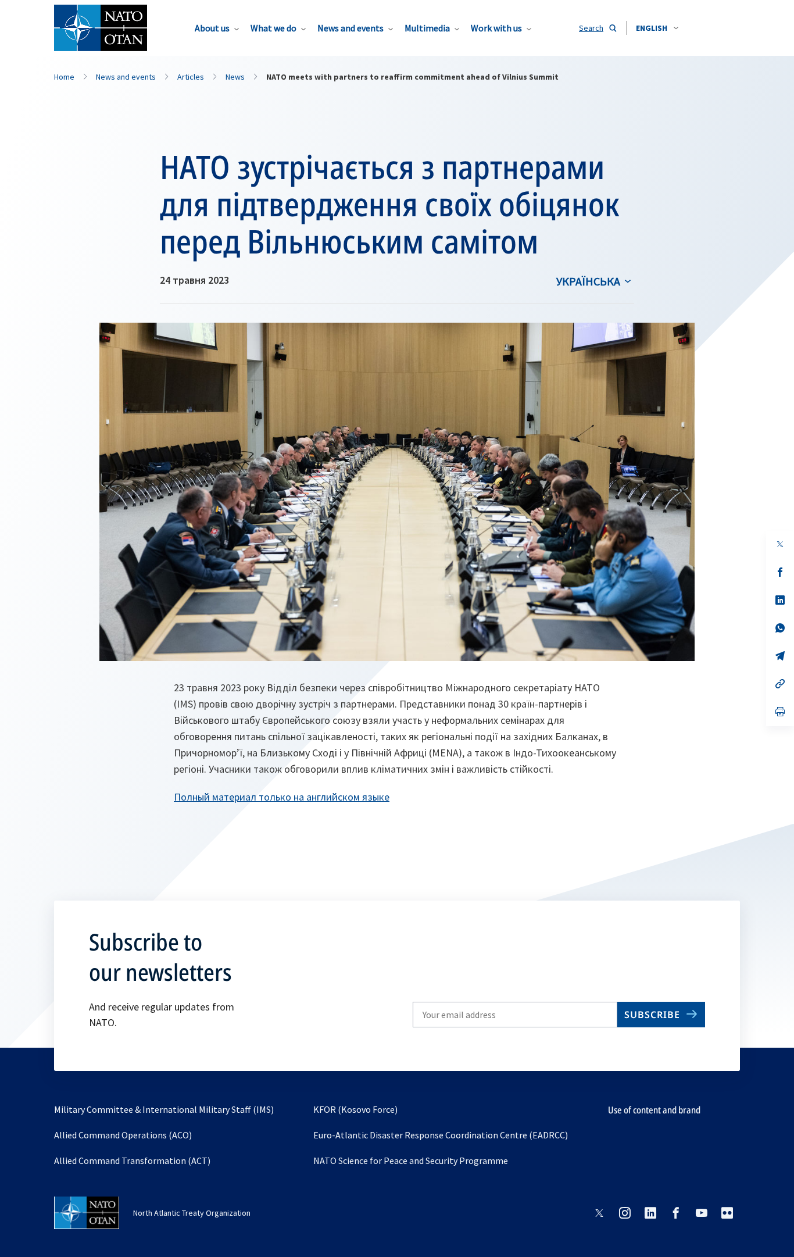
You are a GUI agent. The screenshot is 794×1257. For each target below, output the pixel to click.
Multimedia (427, 28)
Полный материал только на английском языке (281, 797)
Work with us (496, 28)
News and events (350, 28)
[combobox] (657, 28)
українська (588, 281)
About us (212, 28)
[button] (657, 28)
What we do (273, 28)
